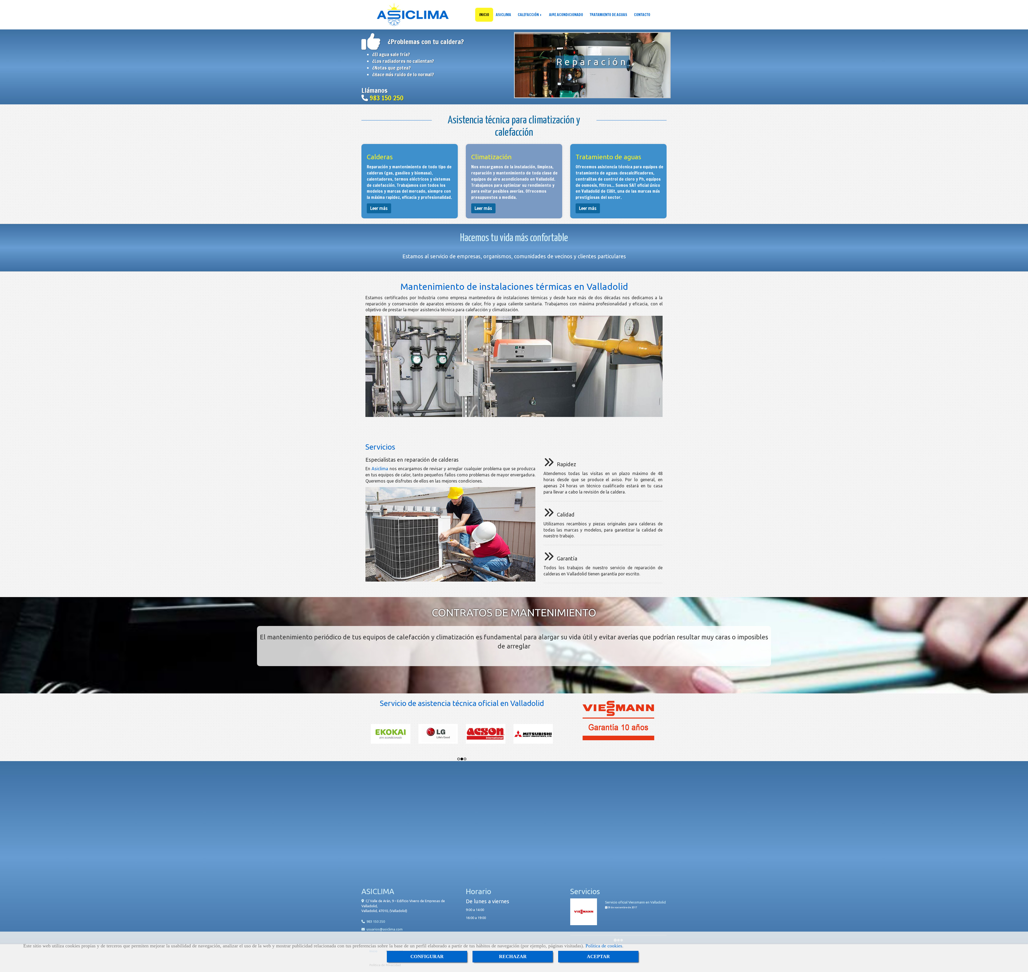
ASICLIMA (503, 14)
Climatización (491, 157)
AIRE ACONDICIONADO (566, 14)
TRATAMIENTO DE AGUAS (608, 14)
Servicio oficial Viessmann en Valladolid (635, 902)
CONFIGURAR (427, 956)
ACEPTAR (598, 956)
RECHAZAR (513, 956)
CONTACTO (642, 14)
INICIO (484, 14)
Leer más (379, 208)
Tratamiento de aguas (608, 157)
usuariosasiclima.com (384, 929)
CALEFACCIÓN (529, 14)
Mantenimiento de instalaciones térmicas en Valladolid (514, 286)
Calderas (380, 157)
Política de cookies (603, 945)
